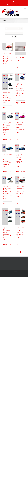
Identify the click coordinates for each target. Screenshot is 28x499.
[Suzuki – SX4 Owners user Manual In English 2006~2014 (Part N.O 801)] (20, 116)
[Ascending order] (21, 28)
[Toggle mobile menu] (25, 8)
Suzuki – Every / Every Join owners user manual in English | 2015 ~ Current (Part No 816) (7, 232)
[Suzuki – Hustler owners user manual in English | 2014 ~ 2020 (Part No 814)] (20, 216)
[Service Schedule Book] (20, 48)
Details (11, 68)
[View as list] (15, 36)
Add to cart (5, 69)
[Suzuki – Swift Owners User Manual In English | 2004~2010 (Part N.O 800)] (7, 46)
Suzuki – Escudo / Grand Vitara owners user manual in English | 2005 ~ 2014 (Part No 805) (7, 127)
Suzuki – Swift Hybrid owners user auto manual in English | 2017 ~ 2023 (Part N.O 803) (20, 159)
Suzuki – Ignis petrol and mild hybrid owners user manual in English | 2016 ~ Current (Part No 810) (7, 191)
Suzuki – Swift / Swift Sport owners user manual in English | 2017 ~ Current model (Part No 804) (7, 159)
